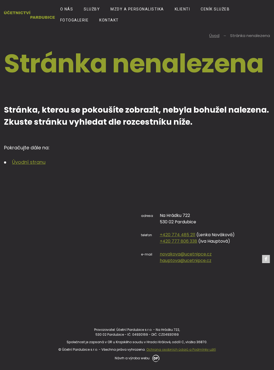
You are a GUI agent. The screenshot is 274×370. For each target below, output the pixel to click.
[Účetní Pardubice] (29, 15)
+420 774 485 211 (177, 235)
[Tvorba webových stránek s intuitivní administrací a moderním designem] (154, 358)
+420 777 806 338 (178, 241)
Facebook (266, 259)
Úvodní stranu (28, 162)
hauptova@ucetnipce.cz (185, 260)
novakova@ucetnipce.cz (186, 254)
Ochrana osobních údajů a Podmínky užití (181, 349)
